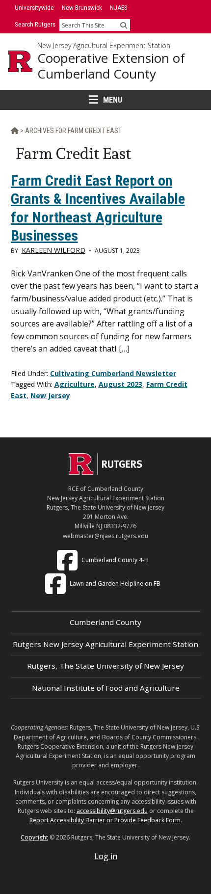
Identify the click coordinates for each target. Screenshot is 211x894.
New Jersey (50, 395)
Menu (112, 100)
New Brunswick (82, 7)
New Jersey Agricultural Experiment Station (103, 45)
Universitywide (34, 7)
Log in (105, 856)
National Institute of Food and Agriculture (106, 688)
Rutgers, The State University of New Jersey (105, 666)
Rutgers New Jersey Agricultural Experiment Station (105, 644)
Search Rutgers (35, 24)
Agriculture (74, 384)
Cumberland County (105, 622)
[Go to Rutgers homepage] (105, 472)
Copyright (34, 837)
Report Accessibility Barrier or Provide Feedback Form (105, 820)
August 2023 (120, 384)
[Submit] (124, 25)
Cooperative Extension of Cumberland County (111, 66)
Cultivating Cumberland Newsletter (113, 373)
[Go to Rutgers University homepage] (20, 61)
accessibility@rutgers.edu (112, 811)
